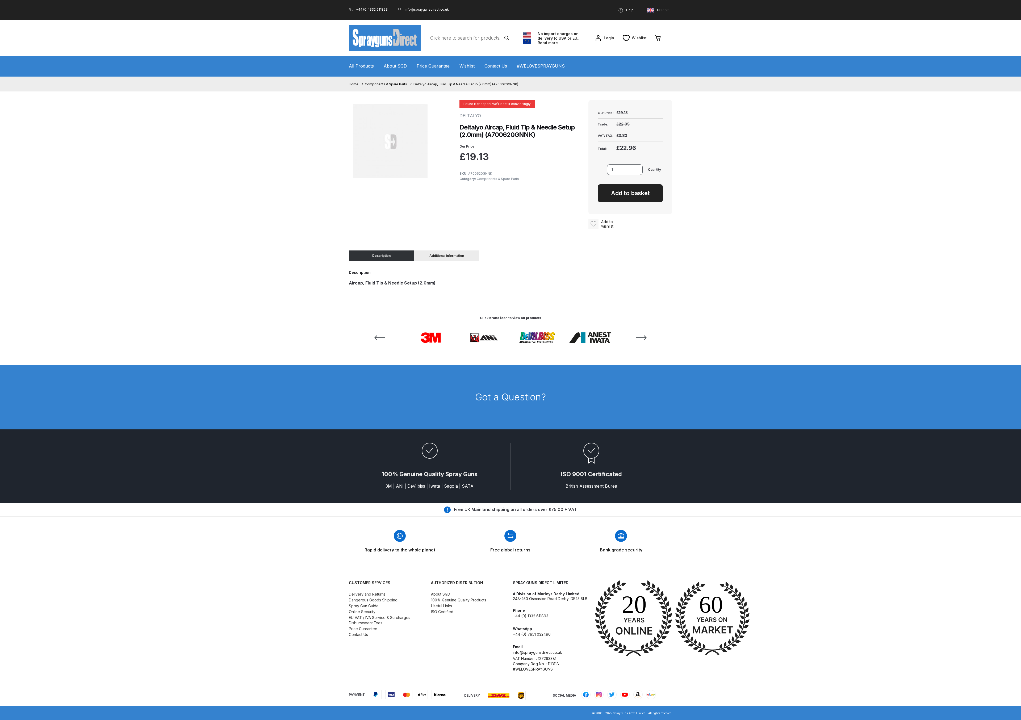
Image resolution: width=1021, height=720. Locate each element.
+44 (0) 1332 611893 (530, 616)
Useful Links (441, 606)
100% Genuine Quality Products (458, 600)
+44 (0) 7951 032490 (532, 634)
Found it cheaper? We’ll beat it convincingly (497, 104)
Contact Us (495, 66)
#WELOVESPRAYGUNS (541, 66)
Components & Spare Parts (386, 84)
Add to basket (630, 193)
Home (353, 84)
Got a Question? (510, 397)
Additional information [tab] (446, 256)
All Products (361, 66)
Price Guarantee (433, 66)
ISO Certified (442, 611)
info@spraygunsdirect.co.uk (537, 652)
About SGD (395, 66)
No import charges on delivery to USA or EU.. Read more (558, 38)
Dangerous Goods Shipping (373, 600)
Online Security (362, 611)
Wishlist (467, 66)
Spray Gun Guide (364, 606)
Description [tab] (381, 256)
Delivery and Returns (367, 594)
